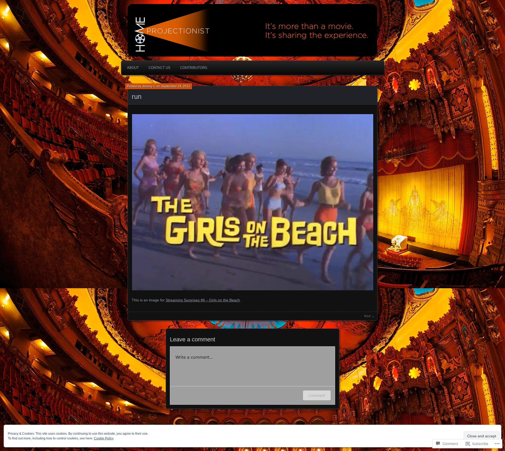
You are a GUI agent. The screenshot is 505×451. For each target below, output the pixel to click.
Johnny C (149, 86)
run (137, 96)
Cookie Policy (104, 438)
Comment (317, 395)
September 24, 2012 (175, 86)
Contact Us (159, 68)
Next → (369, 316)
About (133, 68)
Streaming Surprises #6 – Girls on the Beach (203, 300)
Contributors (193, 68)
